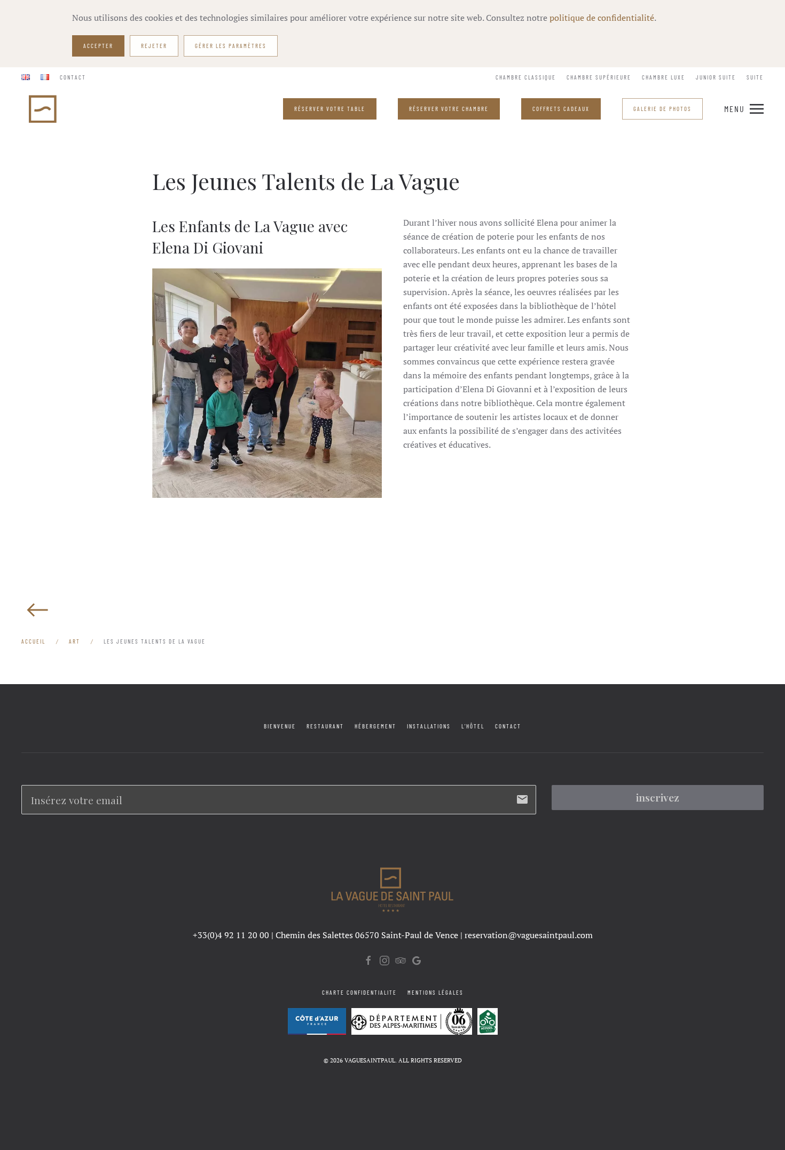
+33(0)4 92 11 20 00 (231, 935)
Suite (755, 77)
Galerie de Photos (662, 108)
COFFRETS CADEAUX (561, 108)
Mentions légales (435, 992)
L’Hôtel (472, 726)
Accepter (98, 45)
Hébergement (375, 726)
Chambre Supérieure (599, 77)
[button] (744, 109)
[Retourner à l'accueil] (44, 109)
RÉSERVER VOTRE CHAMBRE (449, 108)
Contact (73, 77)
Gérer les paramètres (230, 45)
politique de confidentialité (602, 17)
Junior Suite (716, 77)
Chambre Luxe (663, 77)
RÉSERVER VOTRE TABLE (329, 108)
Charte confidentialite (359, 992)
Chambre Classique (526, 77)
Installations (429, 726)
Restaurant (325, 726)
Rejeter (154, 45)
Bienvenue (280, 726)
